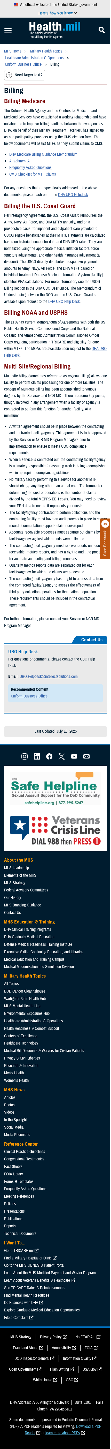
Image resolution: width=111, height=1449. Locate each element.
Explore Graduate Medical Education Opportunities (42, 1310)
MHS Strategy (14, 882)
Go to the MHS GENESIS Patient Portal (34, 1265)
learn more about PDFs (62, 1433)
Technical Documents (20, 1233)
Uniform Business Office (29, 696)
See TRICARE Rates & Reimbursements (34, 1287)
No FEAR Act (85, 1337)
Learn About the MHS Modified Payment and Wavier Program (50, 1272)
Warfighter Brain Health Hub (25, 998)
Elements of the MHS (20, 875)
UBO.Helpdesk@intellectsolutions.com (49, 676)
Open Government (22, 1369)
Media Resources (17, 1134)
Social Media (13, 1127)
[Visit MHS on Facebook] (49, 758)
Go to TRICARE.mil (19, 1250)
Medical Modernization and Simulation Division (39, 966)
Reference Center (21, 1144)
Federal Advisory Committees (26, 890)
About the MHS (18, 860)
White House (42, 1380)
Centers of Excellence (20, 1036)
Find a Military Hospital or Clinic (28, 1258)
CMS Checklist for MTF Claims (32, 174)
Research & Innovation (21, 1065)
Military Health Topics (25, 976)
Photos (9, 1105)
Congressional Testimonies (24, 1159)
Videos (9, 1112)
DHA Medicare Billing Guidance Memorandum (43, 154)
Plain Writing (59, 1369)
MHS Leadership (16, 867)
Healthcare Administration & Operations (33, 1021)
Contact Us (12, 912)
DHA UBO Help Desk (64, 301)
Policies (10, 1203)
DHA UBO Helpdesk (73, 194)
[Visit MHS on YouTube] (74, 758)
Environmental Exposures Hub (27, 1013)
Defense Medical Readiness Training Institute (38, 944)
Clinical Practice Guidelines (24, 1151)
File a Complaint (16, 1317)
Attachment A (19, 161)
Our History (12, 897)
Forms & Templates (19, 1181)
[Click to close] (105, 524)
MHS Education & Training (29, 922)
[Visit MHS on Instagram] (24, 758)
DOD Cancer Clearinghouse (24, 991)
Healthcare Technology (21, 1043)
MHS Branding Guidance (22, 905)
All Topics (11, 983)
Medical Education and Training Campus (34, 959)
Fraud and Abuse (25, 1347)
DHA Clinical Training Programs (27, 929)
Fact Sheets (13, 1166)
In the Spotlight (15, 1119)
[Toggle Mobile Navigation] (8, 31)
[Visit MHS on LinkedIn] (37, 758)
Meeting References (19, 1196)
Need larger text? (28, 75)
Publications (13, 1218)
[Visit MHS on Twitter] (62, 758)
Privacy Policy (51, 1337)
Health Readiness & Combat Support (31, 1028)
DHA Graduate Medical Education (29, 937)
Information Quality (77, 1358)
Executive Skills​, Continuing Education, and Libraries (43, 952)
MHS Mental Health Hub (22, 1006)
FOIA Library (13, 1174)
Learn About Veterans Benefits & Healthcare (37, 1280)
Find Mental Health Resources (26, 1295)
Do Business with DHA (21, 1302)
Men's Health (14, 1073)
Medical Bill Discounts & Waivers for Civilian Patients (44, 1050)
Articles (9, 1097)
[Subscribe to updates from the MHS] (86, 758)
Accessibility (61, 1347)
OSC (69, 1380)
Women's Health (16, 1080)
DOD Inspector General (31, 1358)
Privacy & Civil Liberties (22, 1058)
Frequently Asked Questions (30, 167)
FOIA (89, 1347)
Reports (10, 1226)
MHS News (14, 1090)
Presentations (14, 1211)
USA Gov (90, 1369)
